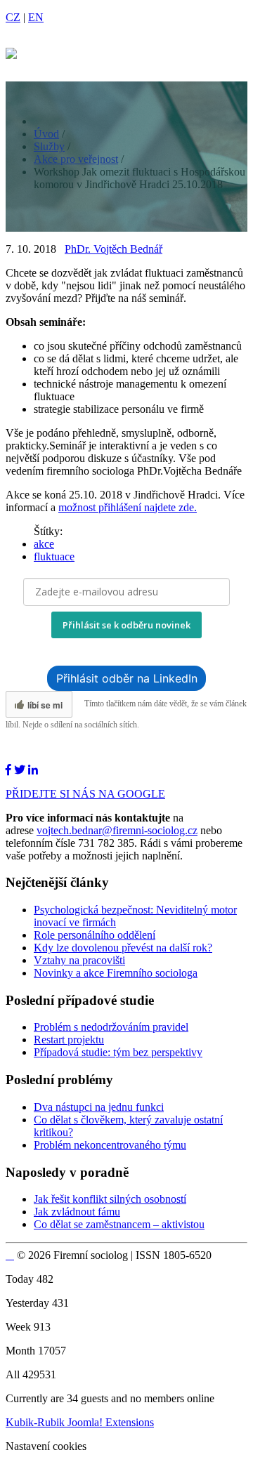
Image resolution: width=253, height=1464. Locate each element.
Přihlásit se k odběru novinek (126, 625)
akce (44, 544)
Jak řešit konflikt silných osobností (110, 1199)
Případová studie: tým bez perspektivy (118, 1052)
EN (36, 17)
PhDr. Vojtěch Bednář (113, 249)
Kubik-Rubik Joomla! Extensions (80, 1422)
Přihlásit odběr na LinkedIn (126, 678)
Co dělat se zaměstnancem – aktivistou (119, 1224)
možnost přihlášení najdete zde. (127, 507)
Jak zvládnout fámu (77, 1212)
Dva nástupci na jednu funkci (99, 1107)
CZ (13, 17)
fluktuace (54, 556)
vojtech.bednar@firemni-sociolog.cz (117, 830)
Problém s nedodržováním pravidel (111, 1027)
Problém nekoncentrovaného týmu (110, 1145)
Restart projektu (69, 1040)
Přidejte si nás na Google (85, 794)
